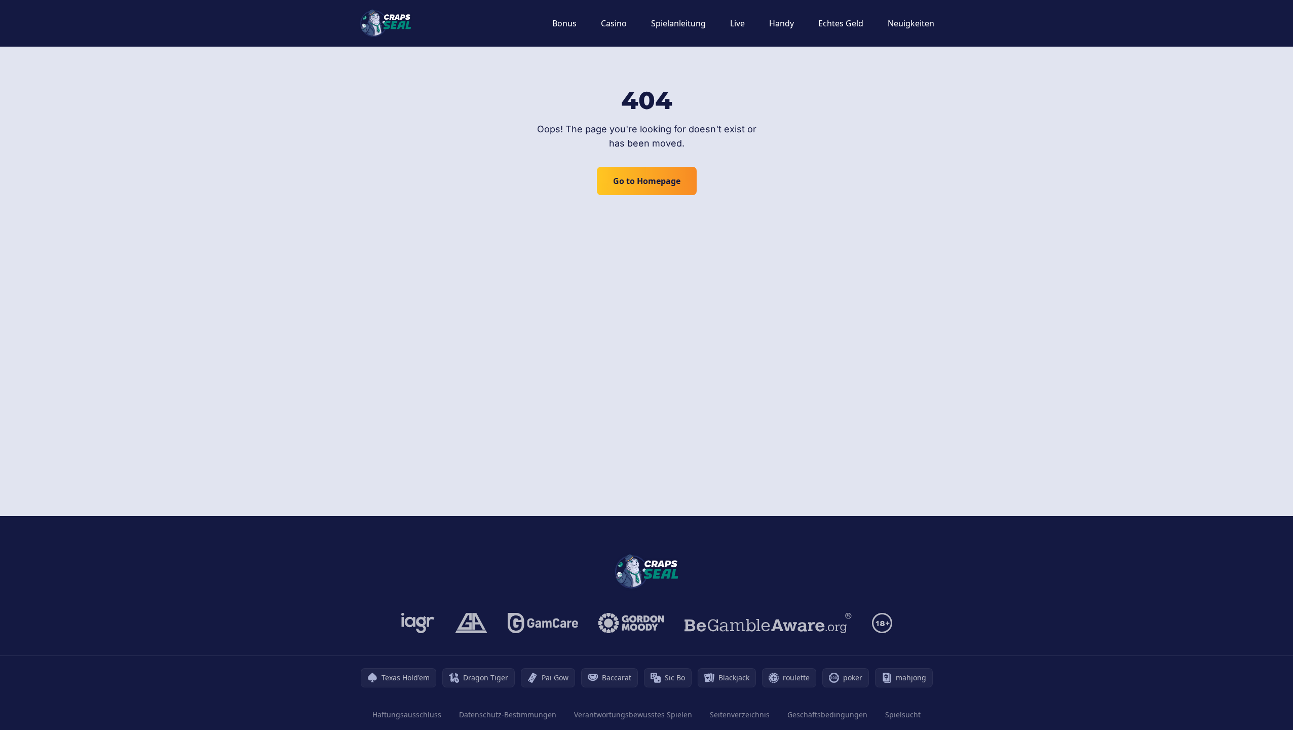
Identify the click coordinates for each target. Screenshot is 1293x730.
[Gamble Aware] (768, 623)
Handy (781, 23)
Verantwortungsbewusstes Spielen (633, 714)
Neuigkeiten (911, 23)
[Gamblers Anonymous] (471, 623)
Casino (614, 23)
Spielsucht (903, 714)
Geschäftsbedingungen (827, 714)
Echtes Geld (840, 23)
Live (737, 23)
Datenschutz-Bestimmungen (507, 714)
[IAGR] (418, 623)
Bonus (564, 23)
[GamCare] (543, 623)
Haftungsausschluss (406, 714)
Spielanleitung (678, 23)
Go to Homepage (646, 181)
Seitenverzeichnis (740, 714)
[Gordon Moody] (631, 623)
